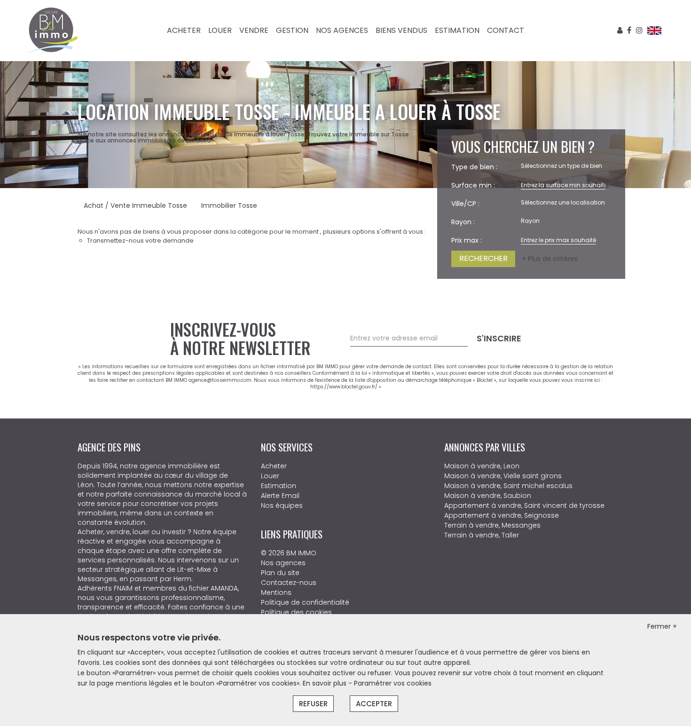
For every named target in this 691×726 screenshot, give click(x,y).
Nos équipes (282, 505)
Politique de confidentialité (305, 602)
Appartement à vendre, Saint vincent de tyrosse (524, 505)
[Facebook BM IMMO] (629, 30)
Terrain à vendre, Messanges (492, 525)
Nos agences (342, 30)
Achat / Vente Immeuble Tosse (135, 205)
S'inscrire (499, 338)
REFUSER (313, 704)
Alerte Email (280, 495)
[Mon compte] (619, 30)
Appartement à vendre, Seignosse (501, 515)
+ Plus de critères (550, 258)
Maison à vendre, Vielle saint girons (503, 476)
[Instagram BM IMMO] (639, 30)
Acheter (184, 30)
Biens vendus (401, 30)
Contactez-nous (288, 582)
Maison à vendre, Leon (481, 466)
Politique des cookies (296, 612)
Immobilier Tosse (229, 205)
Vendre (253, 30)
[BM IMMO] (51, 30)
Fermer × (662, 626)
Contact (505, 30)
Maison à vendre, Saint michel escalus (508, 485)
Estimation (457, 30)
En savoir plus (325, 683)
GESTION (292, 30)
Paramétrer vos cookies (393, 683)
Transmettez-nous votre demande (140, 240)
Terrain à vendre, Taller (481, 535)
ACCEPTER (374, 704)
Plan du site (280, 572)
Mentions (276, 592)
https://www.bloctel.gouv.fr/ (343, 386)
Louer (220, 30)
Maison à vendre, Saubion (487, 495)
